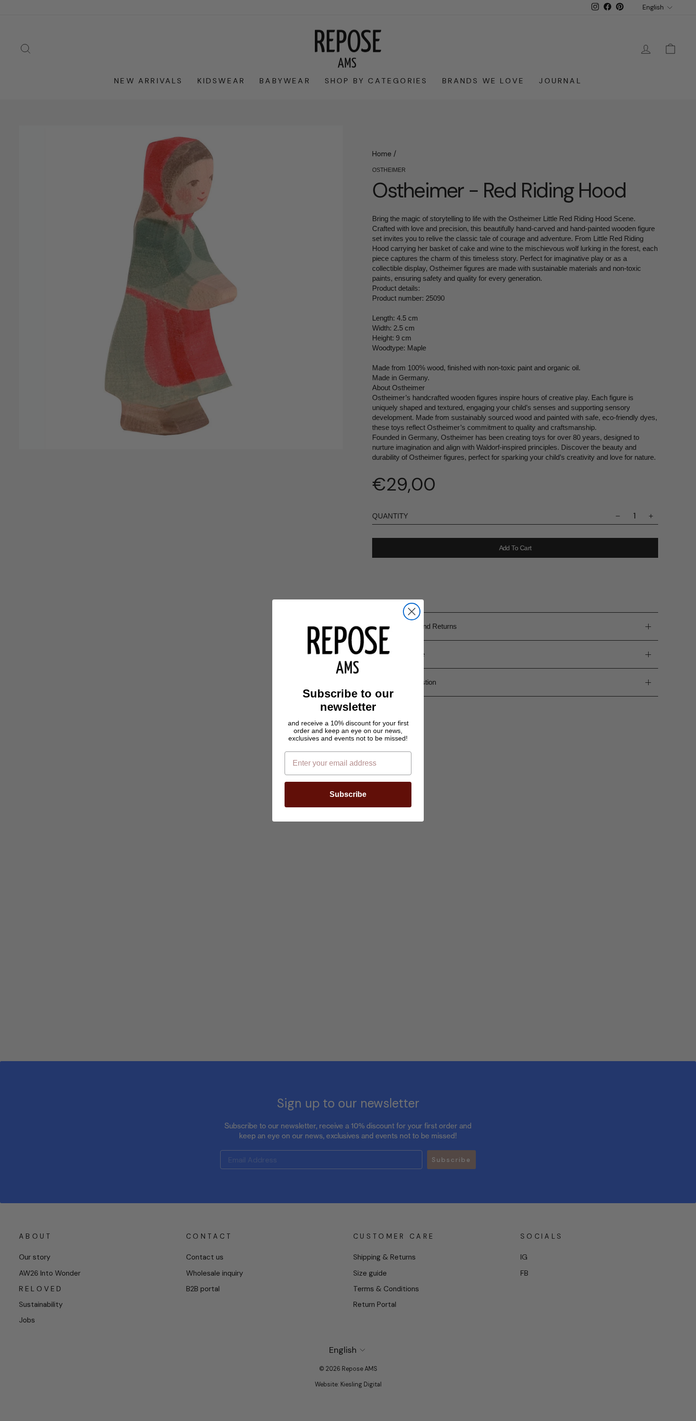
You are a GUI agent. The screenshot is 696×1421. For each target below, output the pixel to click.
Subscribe (348, 794)
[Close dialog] (411, 611)
